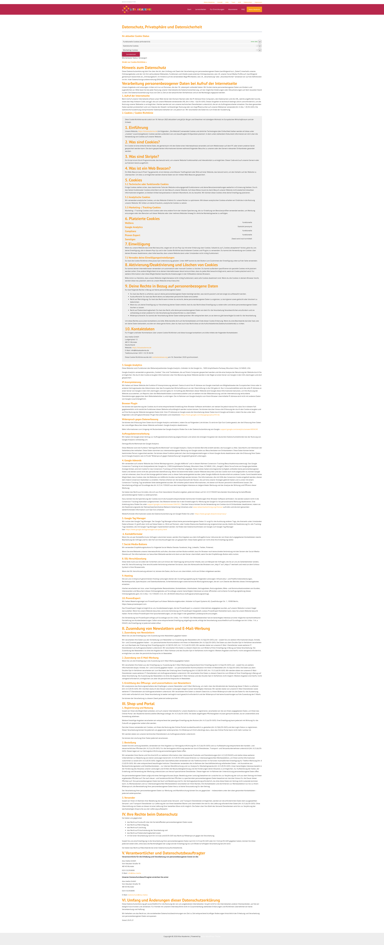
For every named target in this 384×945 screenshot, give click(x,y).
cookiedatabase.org (160, 357)
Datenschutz (248, 2)
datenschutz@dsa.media (138, 895)
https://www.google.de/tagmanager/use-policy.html (146, 529)
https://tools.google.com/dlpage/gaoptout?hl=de (200, 415)
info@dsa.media (134, 873)
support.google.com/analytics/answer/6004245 (239, 429)
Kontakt (219, 2)
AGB (239, 2)
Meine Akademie (209, 2)
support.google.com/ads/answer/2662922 (164, 504)
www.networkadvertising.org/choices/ (208, 507)
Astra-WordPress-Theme (210, 936)
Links (227, 2)
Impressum (258, 2)
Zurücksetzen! (131, 54)
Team (233, 2)
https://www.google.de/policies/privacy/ (210, 514)
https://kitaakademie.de (147, 131)
